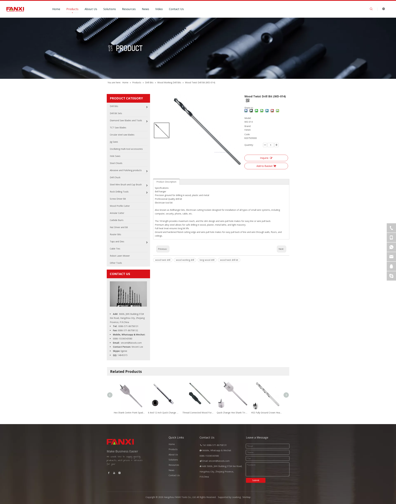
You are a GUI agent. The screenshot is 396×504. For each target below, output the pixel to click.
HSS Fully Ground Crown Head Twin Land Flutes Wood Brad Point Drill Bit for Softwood (266, 412)
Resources (129, 9)
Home (56, 9)
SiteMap (246, 497)
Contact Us (176, 9)
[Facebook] (109, 473)
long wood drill (207, 259)
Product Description (166, 181)
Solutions (109, 9)
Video (159, 9)
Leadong (236, 497)
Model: (247, 118)
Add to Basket (264, 166)
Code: (247, 134)
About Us (91, 9)
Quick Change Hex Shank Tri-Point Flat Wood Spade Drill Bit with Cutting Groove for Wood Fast (232, 412)
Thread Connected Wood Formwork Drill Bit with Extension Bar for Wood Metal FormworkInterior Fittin (198, 412)
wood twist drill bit (229, 259)
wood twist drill (162, 259)
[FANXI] (128, 442)
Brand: (247, 126)
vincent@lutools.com (131, 342)
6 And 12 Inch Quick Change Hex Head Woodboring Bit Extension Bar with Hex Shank (163, 412)
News (145, 9)
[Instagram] (120, 473)
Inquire (264, 158)
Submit (255, 480)
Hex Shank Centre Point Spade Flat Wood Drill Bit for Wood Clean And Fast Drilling (129, 412)
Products (72, 9)
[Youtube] (114, 473)
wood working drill (185, 259)
